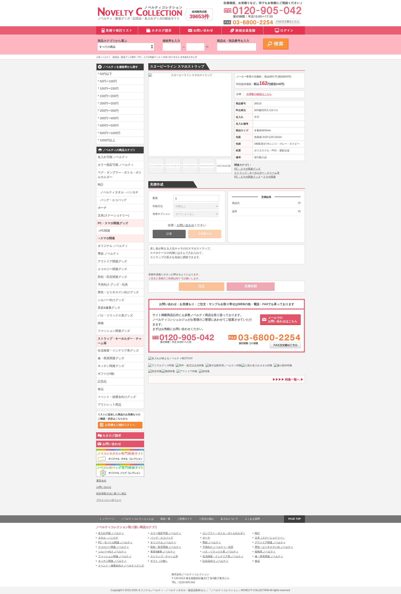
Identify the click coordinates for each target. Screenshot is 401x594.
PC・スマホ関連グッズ (113, 223)
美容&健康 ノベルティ (162, 551)
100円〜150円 (109, 88)
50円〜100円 (108, 81)
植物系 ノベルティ (265, 551)
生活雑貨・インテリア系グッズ (118, 350)
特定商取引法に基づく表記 (111, 493)
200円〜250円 (109, 103)
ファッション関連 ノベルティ (114, 556)
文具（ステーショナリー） (270, 537)
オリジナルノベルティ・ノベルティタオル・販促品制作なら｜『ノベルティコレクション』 (189, 590)
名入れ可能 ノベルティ (113, 157)
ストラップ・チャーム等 (164, 556)
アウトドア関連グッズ (112, 261)
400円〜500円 (109, 125)
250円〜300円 (109, 110)
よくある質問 (252, 518)
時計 (101, 184)
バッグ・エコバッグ (113, 200)
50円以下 (106, 74)
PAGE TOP (294, 518)
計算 (169, 233)
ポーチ (102, 207)
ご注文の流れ (206, 518)
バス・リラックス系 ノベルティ (220, 551)
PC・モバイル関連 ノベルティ (115, 542)
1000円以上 (107, 140)
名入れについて (229, 518)
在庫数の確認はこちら (259, 94)
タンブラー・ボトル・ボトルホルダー (224, 533)
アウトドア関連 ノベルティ (270, 542)
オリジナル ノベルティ (113, 246)
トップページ (106, 518)
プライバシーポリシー (108, 500)
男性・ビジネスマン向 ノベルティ (274, 547)
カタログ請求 (111, 435)
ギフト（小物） (159, 561)
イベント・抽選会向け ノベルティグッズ (121, 565)
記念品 (102, 381)
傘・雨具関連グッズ (111, 358)
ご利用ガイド (184, 518)
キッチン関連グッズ (111, 366)
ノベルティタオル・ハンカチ (119, 192)
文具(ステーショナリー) (113, 215)
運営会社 (101, 480)
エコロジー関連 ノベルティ (113, 547)
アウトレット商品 (109, 404)
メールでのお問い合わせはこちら (282, 319)
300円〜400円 (109, 118)
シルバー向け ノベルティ (112, 551)
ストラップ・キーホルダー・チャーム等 (120, 341)
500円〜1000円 (110, 133)
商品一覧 (165, 518)
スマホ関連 (107, 238)
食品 (101, 389)
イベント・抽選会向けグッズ (117, 396)
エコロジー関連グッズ (112, 269)
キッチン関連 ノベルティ (112, 561)
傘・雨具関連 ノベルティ (269, 556)
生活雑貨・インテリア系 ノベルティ (223, 556)
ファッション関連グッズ (114, 330)
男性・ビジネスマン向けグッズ (118, 292)
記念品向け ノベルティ (215, 561)
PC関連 (105, 230)
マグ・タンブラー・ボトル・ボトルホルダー (120, 175)
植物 (101, 323)
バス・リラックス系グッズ (115, 315)
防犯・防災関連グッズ (112, 276)
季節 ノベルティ (108, 253)
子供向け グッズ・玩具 (113, 284)
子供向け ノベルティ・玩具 (218, 547)
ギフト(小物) (106, 373)
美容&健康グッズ (109, 307)
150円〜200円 (109, 96)
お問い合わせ (111, 444)
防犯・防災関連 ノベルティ (165, 547)
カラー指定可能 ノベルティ (116, 164)
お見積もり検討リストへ (120, 424)
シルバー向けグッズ (111, 300)
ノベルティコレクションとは (137, 518)
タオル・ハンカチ (108, 537)
